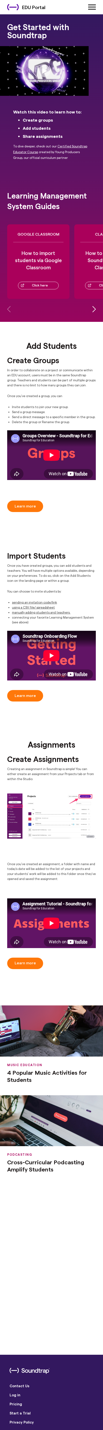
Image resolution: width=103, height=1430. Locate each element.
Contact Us (19, 1386)
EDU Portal (34, 7)
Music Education (24, 1065)
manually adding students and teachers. (41, 612)
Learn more (25, 506)
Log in (15, 1395)
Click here (40, 285)
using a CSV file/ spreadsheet (33, 607)
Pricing (16, 1404)
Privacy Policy (22, 1422)
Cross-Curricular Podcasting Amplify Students (45, 1166)
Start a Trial (20, 1413)
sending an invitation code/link (34, 602)
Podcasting (19, 1154)
